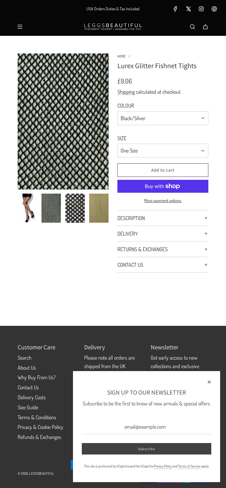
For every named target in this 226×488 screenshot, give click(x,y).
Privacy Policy (163, 466)
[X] (188, 9)
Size (122, 138)
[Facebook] (175, 9)
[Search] (192, 26)
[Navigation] (19, 26)
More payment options (162, 200)
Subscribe (146, 449)
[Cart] (205, 26)
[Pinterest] (214, 9)
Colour (125, 105)
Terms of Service (189, 466)
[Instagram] (201, 9)
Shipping (126, 91)
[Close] (209, 381)
